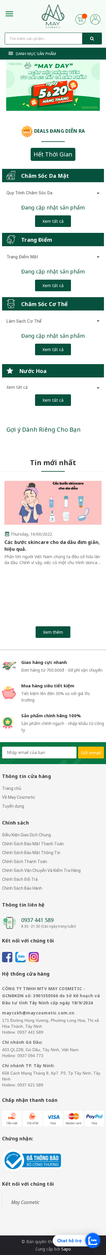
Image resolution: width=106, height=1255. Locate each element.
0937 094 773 (30, 1055)
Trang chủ (11, 788)
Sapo (66, 1249)
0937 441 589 (37, 919)
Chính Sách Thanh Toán (24, 861)
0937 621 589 (30, 1085)
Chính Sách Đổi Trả (20, 879)
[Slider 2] (53, 85)
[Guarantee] (31, 1160)
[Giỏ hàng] (80, 19)
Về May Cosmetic (18, 797)
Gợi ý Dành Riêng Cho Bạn (43, 429)
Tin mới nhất (53, 462)
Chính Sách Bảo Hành (22, 888)
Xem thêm (53, 632)
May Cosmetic (25, 1202)
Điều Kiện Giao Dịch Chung (26, 835)
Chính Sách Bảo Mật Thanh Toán (33, 843)
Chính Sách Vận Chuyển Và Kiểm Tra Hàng (41, 870)
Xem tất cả (53, 221)
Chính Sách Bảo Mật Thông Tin (31, 852)
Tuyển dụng (13, 806)
